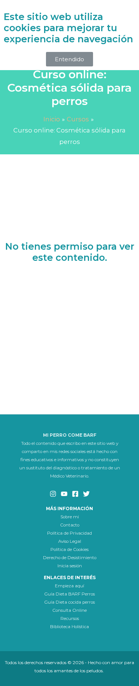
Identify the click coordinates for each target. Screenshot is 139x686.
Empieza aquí (69, 585)
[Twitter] (86, 493)
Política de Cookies (69, 549)
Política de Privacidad (69, 533)
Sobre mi (69, 516)
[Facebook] (75, 493)
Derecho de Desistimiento (69, 557)
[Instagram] (53, 493)
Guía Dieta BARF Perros (69, 594)
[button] (69, 59)
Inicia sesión (69, 565)
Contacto (69, 525)
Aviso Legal (69, 541)
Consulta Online (69, 610)
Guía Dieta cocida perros (69, 602)
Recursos (69, 618)
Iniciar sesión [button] (69, 288)
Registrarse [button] (69, 317)
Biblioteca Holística (69, 626)
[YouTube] (64, 493)
